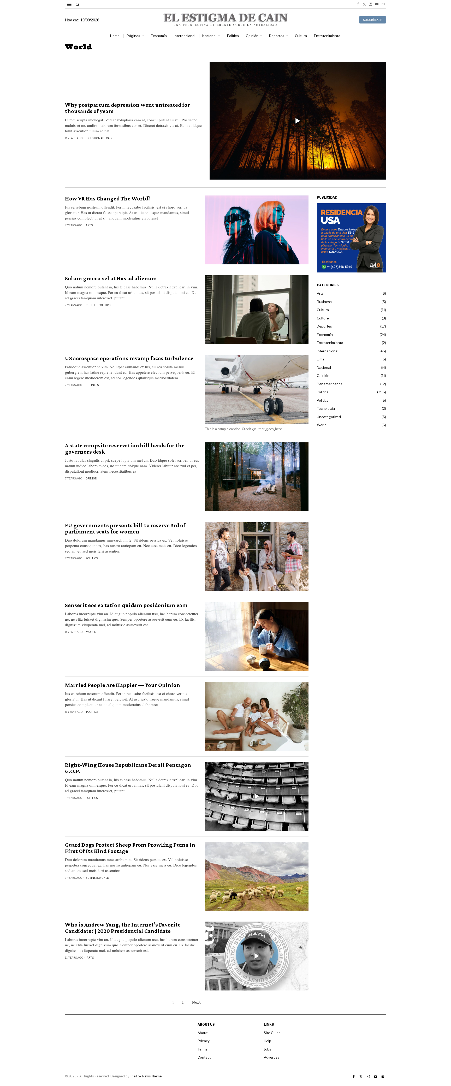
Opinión (91, 478)
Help (267, 1041)
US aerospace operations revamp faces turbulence (129, 358)
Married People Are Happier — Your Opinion (122, 685)
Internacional (327, 351)
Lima (320, 359)
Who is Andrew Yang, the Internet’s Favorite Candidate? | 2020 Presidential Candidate (123, 928)
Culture (92, 305)
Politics (104, 305)
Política (323, 392)
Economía (325, 335)
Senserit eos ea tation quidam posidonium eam (126, 605)
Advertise (272, 1057)
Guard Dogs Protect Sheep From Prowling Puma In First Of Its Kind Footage (130, 848)
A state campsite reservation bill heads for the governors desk (125, 448)
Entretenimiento (330, 343)
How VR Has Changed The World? (107, 198)
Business (92, 385)
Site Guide (272, 1033)
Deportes (324, 326)
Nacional (324, 367)
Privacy (204, 1041)
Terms (202, 1049)
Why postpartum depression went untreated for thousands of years (127, 108)
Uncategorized (329, 417)
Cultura (323, 310)
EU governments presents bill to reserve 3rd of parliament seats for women (125, 528)
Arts (89, 225)
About (202, 1033)
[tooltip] (358, 4)
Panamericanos (329, 384)
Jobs (267, 1049)
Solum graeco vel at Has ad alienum (111, 278)
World (91, 631)
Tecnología (326, 408)
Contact (204, 1057)
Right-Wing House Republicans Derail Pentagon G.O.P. (128, 768)
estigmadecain (101, 138)
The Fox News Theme (146, 1076)
